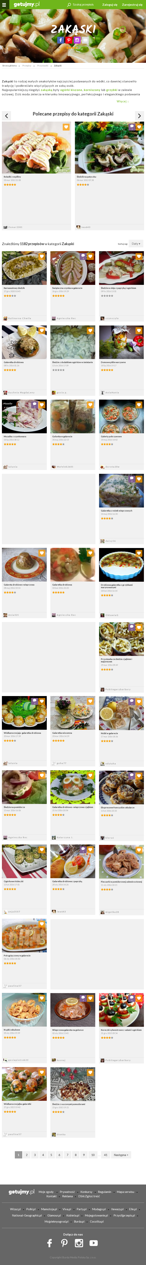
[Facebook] (60, 40)
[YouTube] (95, 1242)
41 (105, 1155)
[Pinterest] (68, 40)
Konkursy (86, 1191)
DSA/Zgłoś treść (89, 1196)
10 (93, 1155)
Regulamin (104, 1191)
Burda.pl (79, 1221)
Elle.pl (133, 1209)
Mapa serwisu (125, 1191)
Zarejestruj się (132, 4)
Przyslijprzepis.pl (124, 1215)
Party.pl (81, 1209)
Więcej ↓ (123, 101)
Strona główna (9, 65)
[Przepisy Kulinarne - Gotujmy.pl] (26, 4)
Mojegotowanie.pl (96, 1215)
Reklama (67, 1196)
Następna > (121, 1155)
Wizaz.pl (15, 1209)
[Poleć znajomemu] (85, 40)
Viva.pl (67, 1209)
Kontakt (51, 1196)
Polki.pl (31, 1209)
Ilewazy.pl (117, 1209)
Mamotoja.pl (49, 1209)
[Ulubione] (66, 127)
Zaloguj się (109, 4)
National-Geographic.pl (27, 1215)
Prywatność (67, 1191)
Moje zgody (46, 1191)
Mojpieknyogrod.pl (56, 1221)
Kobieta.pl (72, 1215)
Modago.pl (99, 1209)
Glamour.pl (54, 1215)
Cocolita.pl (97, 1221)
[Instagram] (77, 40)
